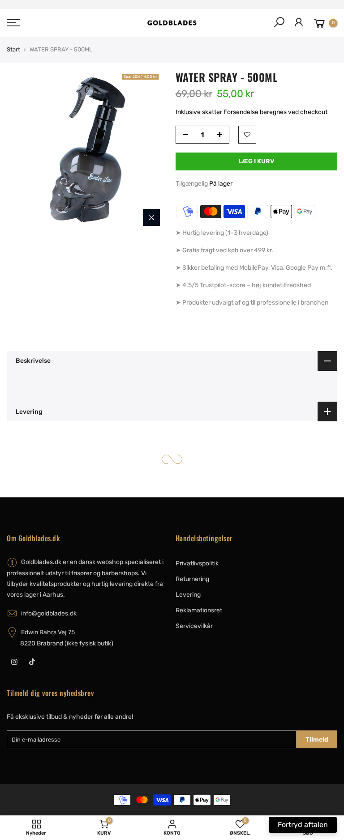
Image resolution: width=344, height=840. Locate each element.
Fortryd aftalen (303, 824)
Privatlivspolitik (197, 563)
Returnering (192, 579)
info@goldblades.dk (49, 613)
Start (13, 49)
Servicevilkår (194, 626)
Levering (188, 594)
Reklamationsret (199, 610)
